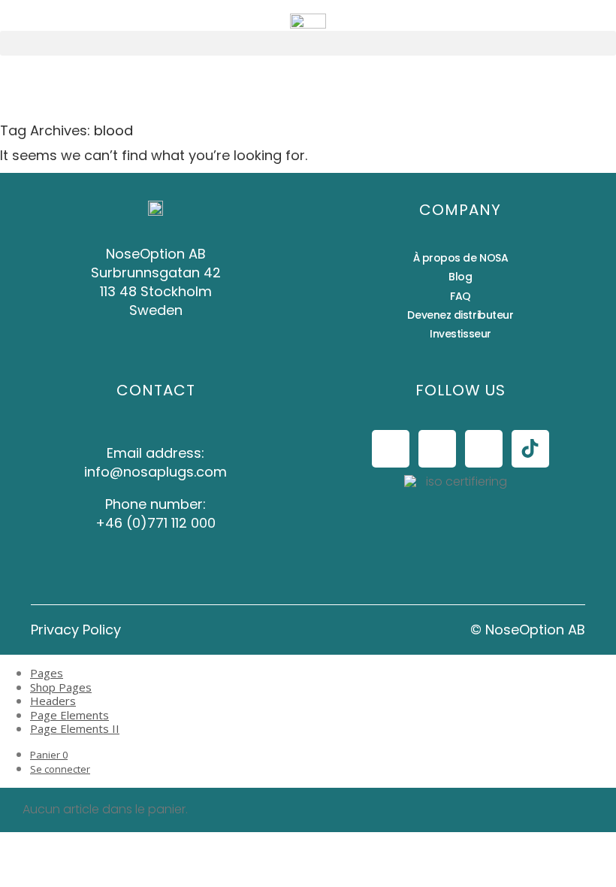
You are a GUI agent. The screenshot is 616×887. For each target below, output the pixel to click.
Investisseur (460, 333)
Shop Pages (61, 687)
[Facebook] (390, 449)
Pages (46, 672)
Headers (53, 700)
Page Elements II (74, 728)
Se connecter (60, 769)
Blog (460, 276)
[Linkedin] (484, 449)
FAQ (460, 296)
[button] (308, 43)
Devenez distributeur (460, 314)
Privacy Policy (76, 629)
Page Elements (69, 714)
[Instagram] (437, 449)
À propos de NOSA (461, 257)
